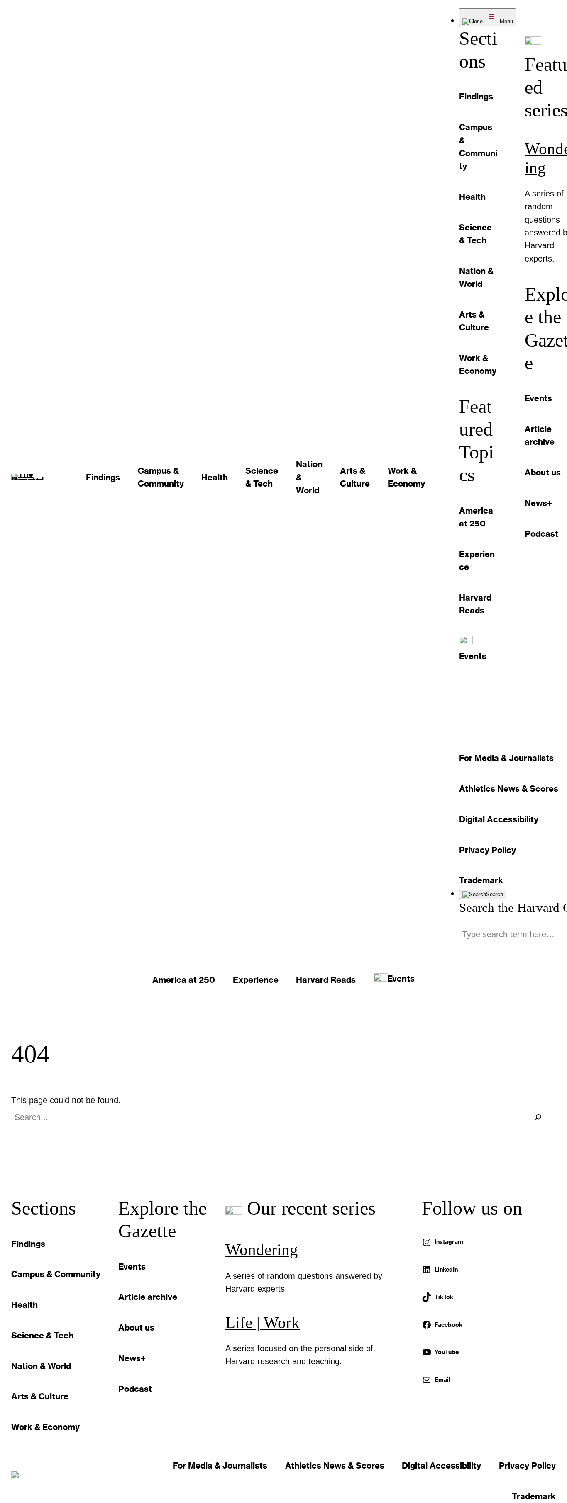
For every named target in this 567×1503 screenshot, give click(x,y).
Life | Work (262, 1322)
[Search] (538, 1117)
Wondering (261, 1249)
